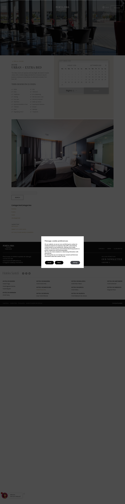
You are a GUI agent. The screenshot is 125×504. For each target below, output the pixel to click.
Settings (75, 262)
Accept (49, 262)
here (52, 255)
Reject (59, 262)
